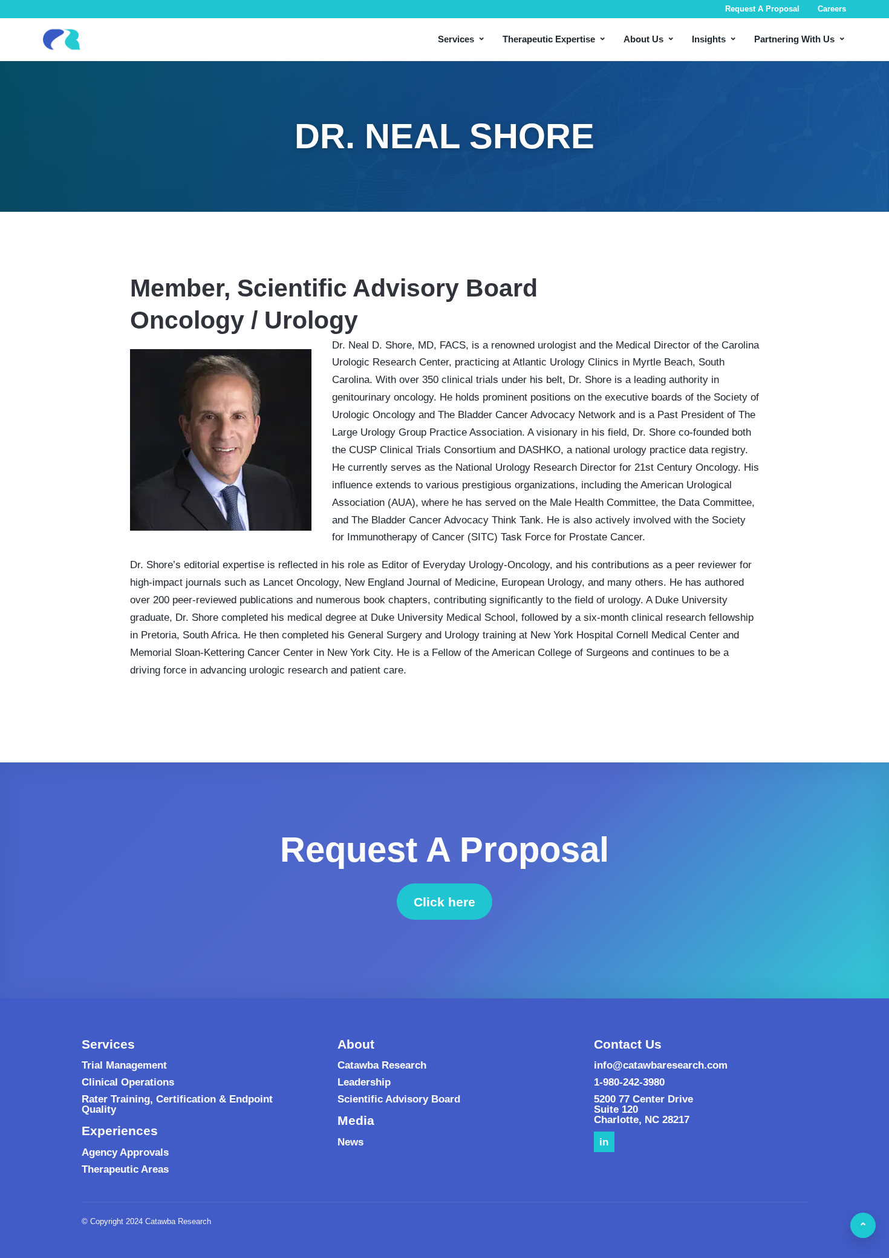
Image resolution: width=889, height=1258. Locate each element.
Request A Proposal (762, 8)
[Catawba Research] (61, 39)
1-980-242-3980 (629, 1082)
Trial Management (124, 1065)
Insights (714, 37)
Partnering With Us (800, 37)
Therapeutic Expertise (555, 37)
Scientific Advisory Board (398, 1099)
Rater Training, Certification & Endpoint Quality (177, 1104)
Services (462, 37)
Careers (832, 8)
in (603, 1142)
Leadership (364, 1082)
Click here (453, 905)
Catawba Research (381, 1065)
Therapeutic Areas (125, 1169)
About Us (649, 37)
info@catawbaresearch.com (661, 1065)
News (350, 1142)
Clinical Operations (128, 1082)
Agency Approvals (125, 1152)
